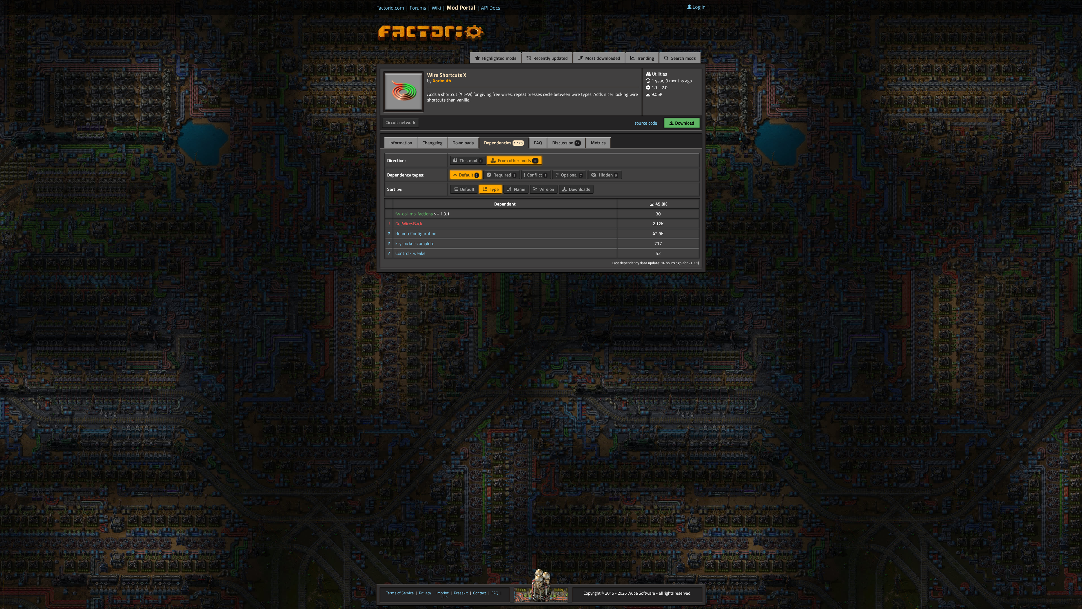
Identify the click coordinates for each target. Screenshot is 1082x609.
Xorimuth (442, 80)
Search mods (683, 58)
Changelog (432, 142)
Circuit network (400, 122)
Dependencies (503, 142)
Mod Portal (461, 7)
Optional (571, 174)
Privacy (425, 593)
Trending (645, 58)
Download (684, 123)
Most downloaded (602, 58)
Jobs (444, 597)
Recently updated (550, 58)
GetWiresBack (408, 223)
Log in (699, 7)
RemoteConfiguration (415, 233)
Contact (479, 593)
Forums (418, 7)
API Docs (490, 7)
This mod (470, 160)
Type (494, 189)
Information (400, 142)
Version (546, 189)
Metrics (598, 142)
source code (646, 123)
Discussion (566, 142)
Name (519, 189)
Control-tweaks (410, 253)
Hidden (607, 174)
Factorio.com (390, 7)
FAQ (538, 142)
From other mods (517, 160)
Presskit (461, 593)
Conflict (536, 174)
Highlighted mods (498, 58)
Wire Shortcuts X (446, 75)
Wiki (436, 7)
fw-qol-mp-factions (414, 213)
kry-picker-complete (414, 243)
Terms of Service (400, 593)
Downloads (463, 142)
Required (503, 174)
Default (468, 174)
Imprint (442, 593)
